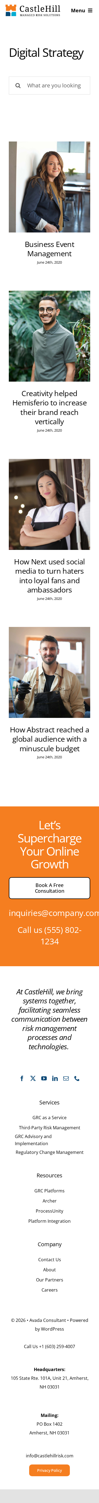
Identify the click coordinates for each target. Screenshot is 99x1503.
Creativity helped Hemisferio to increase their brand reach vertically (49, 407)
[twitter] (33, 1078)
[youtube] (44, 1078)
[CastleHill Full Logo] (33, 7)
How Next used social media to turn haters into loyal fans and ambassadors (49, 576)
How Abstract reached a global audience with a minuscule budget (49, 739)
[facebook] (22, 1078)
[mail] (66, 1078)
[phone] (77, 1078)
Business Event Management (49, 249)
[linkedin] (55, 1078)
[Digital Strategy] (49, 187)
